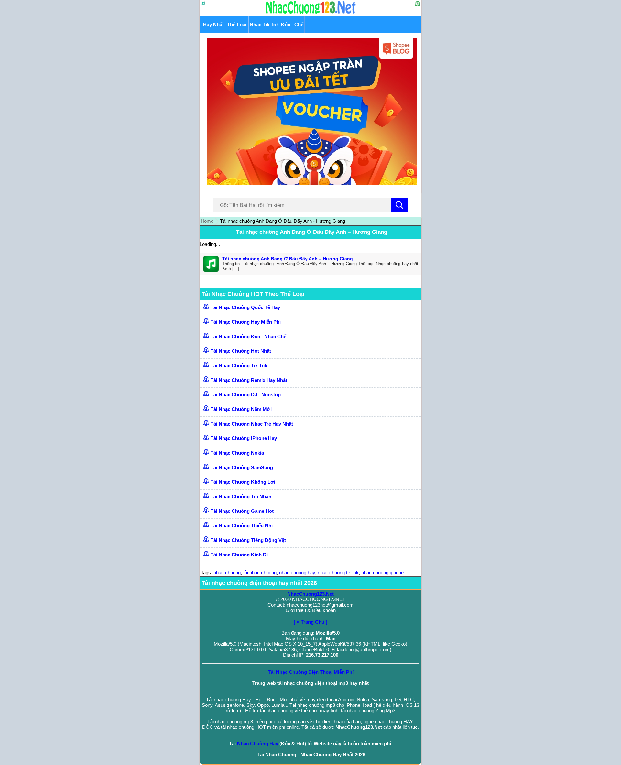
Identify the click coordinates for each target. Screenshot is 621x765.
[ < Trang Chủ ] (310, 622)
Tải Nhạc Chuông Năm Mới (241, 409)
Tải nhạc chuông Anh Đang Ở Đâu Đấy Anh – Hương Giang (311, 232)
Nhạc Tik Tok (264, 24)
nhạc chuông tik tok (338, 572)
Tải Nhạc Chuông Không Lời (243, 482)
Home (207, 221)
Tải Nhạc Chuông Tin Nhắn (241, 496)
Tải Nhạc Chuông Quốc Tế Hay (245, 307)
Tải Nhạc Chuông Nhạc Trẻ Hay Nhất (252, 423)
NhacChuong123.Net (310, 594)
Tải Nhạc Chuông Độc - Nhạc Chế (248, 336)
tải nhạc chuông (260, 572)
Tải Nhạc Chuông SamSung (242, 467)
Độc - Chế (292, 24)
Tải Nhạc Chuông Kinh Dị (239, 554)
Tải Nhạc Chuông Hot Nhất (241, 351)
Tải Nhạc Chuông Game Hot (242, 511)
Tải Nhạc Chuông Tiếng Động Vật (248, 540)
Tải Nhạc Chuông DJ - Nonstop (246, 394)
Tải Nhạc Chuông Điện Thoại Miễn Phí (311, 672)
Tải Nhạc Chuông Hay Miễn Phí (246, 322)
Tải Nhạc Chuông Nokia (237, 453)
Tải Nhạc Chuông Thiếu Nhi (242, 525)
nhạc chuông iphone (382, 572)
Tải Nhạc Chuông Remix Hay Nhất (249, 380)
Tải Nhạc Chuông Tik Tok (239, 365)
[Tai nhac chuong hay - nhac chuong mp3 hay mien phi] (311, 13)
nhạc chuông (227, 572)
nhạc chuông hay (297, 572)
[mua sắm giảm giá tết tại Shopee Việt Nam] (310, 183)
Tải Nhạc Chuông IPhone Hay (244, 438)
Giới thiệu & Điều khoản (311, 610)
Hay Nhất (213, 24)
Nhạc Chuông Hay (257, 743)
